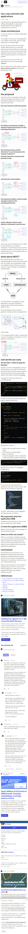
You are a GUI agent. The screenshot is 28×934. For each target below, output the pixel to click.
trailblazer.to (8, 761)
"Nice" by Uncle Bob (8, 591)
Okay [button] (4, 931)
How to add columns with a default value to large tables (14, 857)
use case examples (7, 589)
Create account (22, 2)
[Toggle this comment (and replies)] (2, 663)
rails (6, 19)
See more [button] (4, 815)
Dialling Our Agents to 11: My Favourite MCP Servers (14, 620)
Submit (6, 655)
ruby (2, 19)
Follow (14, 827)
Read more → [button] (5, 639)
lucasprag (7, 5)
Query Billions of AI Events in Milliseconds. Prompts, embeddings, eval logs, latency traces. (14, 794)
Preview (13, 655)
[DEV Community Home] (5, 2)
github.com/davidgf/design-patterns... (15, 713)
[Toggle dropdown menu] (26, 595)
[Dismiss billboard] (26, 900)
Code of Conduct (10, 769)
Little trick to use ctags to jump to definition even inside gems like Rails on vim (14, 864)
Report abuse (19, 769)
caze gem (5, 588)
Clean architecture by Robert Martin (12, 578)
